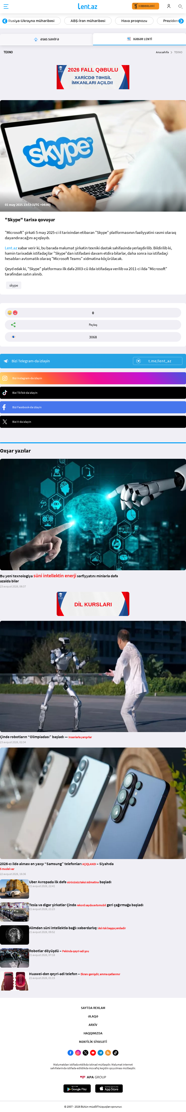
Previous (5, 21)
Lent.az (11, 248)
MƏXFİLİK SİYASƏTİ (93, 1041)
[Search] (180, 6)
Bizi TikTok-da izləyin (25, 392)
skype (13, 285)
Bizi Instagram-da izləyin (27, 378)
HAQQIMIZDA (93, 1033)
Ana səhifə (162, 52)
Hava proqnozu (134, 21)
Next (181, 21)
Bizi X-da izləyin (21, 421)
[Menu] (6, 6)
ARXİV (93, 1025)
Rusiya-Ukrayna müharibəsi (31, 21)
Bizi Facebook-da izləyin (27, 407)
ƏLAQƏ (93, 1016)
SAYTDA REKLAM (93, 1008)
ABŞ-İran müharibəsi (87, 21)
